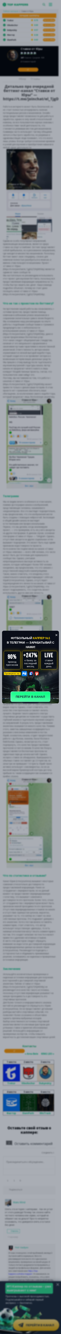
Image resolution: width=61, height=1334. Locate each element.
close (56, 635)
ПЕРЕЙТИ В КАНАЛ (30, 696)
